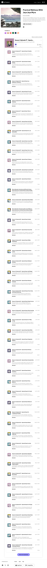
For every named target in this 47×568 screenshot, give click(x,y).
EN (44, 2)
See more (14, 56)
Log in (35, 2)
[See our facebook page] (2, 565)
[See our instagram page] (8, 565)
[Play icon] (16, 44)
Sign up (39, 2)
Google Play (30, 565)
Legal (20, 561)
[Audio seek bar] (28, 47)
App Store (19, 565)
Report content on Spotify (37, 37)
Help (23, 561)
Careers (15, 561)
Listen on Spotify (28, 24)
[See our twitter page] (5, 565)
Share (40, 44)
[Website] (23, 27)
